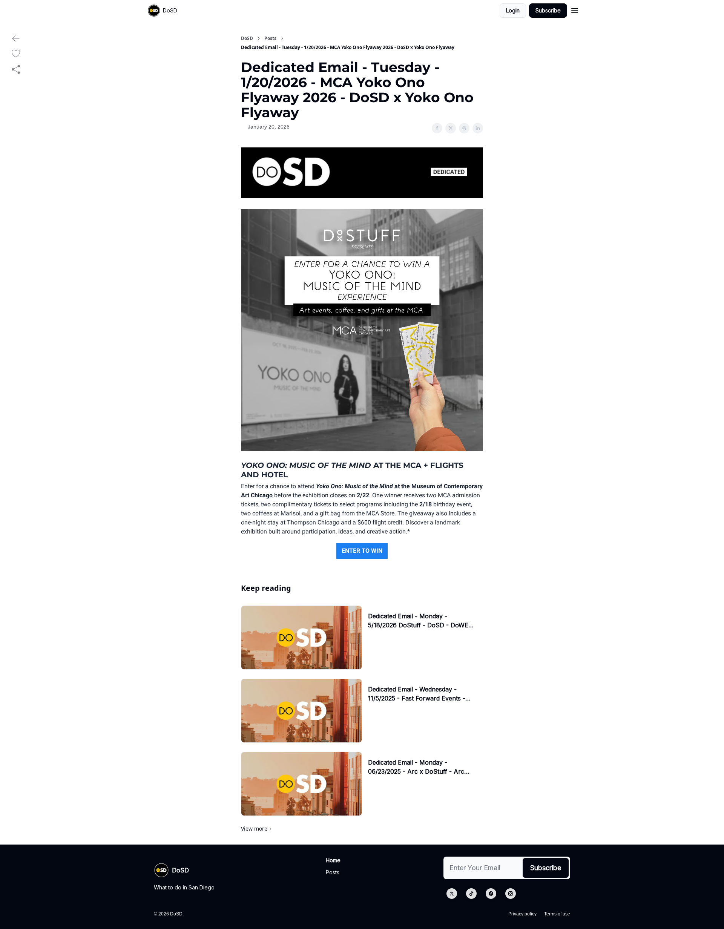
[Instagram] (510, 893)
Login (513, 10)
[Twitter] (451, 893)
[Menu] (574, 9)
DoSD (247, 38)
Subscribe (548, 10)
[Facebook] (491, 893)
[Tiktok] (471, 893)
